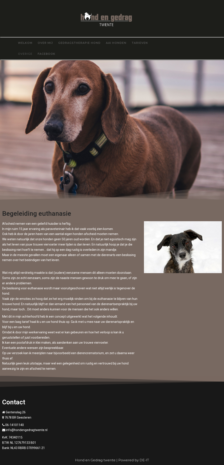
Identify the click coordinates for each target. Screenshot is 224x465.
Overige (25, 53)
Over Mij (45, 42)
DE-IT (144, 460)
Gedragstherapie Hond (79, 42)
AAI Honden (116, 42)
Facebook (46, 53)
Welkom (25, 42)
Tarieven (140, 42)
